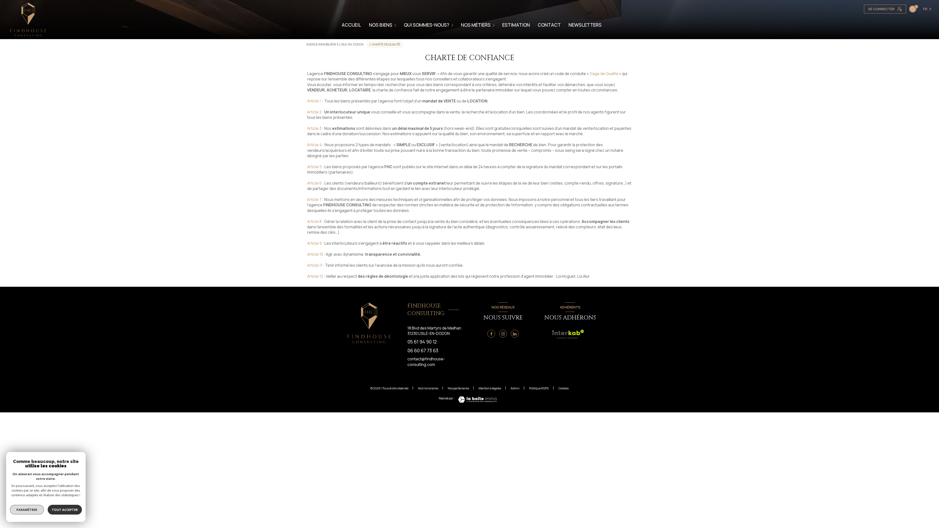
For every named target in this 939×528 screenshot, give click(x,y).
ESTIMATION (516, 25)
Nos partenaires (458, 388)
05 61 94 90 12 (422, 342)
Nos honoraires (428, 388)
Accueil (351, 25)
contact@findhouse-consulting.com (426, 361)
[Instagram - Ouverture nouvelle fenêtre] (503, 334)
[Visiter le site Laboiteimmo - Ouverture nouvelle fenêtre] (477, 399)
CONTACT (549, 25)
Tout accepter (65, 509)
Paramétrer (27, 509)
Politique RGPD (539, 388)
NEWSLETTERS (585, 25)
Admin (515, 388)
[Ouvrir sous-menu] (396, 25)
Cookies (564, 388)
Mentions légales (490, 388)
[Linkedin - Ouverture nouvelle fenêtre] (515, 334)
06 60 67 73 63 (422, 350)
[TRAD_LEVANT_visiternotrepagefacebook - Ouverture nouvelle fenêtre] (491, 334)
